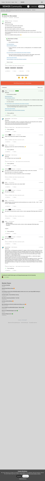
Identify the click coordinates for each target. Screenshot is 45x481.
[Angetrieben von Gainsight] (22, 320)
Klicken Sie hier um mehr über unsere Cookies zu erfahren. (30, 473)
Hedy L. (6, 90)
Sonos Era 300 (13, 67)
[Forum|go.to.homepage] (12, 6)
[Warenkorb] (41, 2)
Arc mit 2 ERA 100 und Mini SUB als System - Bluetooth (12, 307)
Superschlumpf (7, 118)
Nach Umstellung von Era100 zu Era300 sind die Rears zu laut (13, 304)
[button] (1, 6)
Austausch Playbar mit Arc (7, 313)
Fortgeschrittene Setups (6, 292)
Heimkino (33, 9)
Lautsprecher (4, 296)
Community (3, 9)
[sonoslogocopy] (22, 2)
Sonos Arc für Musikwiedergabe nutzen (9, 310)
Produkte (3, 2)
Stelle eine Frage (5, 305)
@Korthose (9, 40)
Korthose (6, 20)
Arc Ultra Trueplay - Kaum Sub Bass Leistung (10, 294)
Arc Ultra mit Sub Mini (6, 285)
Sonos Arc (7, 67)
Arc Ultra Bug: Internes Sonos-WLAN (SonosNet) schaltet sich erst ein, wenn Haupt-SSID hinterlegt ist (21, 291)
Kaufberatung (4, 299)
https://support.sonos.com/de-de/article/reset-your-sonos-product (16, 124)
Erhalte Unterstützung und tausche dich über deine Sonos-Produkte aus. (18, 9)
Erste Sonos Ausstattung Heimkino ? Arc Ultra (10, 297)
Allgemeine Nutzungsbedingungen (14, 322)
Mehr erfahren (8, 2)
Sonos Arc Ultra (19, 67)
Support (12, 2)
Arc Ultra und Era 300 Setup (7, 301)
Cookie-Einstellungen (24, 322)
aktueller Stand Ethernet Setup (7, 288)
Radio (16, 2)
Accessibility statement (33, 322)
